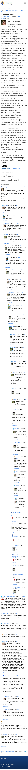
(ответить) (3, 202)
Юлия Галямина (6, 16)
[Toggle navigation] (25, 3)
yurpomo (5, 634)
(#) (25, 187)
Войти (2, 751)
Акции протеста (9, 10)
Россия (21, 10)
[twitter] (25, 751)
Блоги (9, 8)
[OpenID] (23, 751)
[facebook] (24, 751)
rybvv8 (5, 215)
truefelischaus (5, 623)
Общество (3, 11)
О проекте (4, 758)
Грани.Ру (3, 8)
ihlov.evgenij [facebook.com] (9, 187)
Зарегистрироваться (10, 751)
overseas (6, 675)
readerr (4, 722)
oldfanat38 (5, 613)
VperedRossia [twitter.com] (8, 596)
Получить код (16, 168)
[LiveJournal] (1, 752)
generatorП (8, 245)
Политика (9, 11)
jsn (9, 766)
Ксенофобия (16, 10)
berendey (5, 205)
